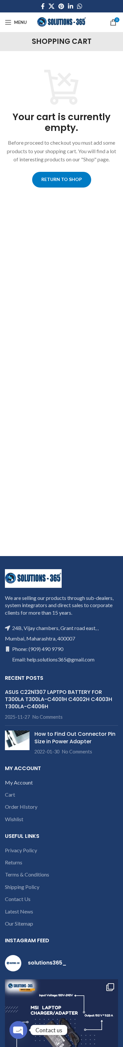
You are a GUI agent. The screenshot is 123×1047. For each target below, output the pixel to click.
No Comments (47, 717)
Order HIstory (21, 806)
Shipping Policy (22, 887)
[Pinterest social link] (61, 6)
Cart (10, 794)
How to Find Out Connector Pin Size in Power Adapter (74, 737)
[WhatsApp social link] (79, 6)
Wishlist (14, 819)
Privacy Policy (21, 850)
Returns (13, 862)
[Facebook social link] (43, 6)
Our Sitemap (19, 923)
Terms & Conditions (27, 874)
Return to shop (61, 179)
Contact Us (18, 899)
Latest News (19, 911)
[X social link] (51, 6)
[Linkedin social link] (70, 6)
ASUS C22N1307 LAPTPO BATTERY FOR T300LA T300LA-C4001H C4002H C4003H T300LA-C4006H (58, 699)
